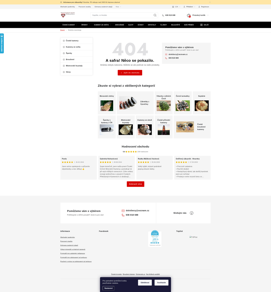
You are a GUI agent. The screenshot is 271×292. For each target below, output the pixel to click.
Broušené (70, 59)
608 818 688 (170, 15)
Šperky (69, 53)
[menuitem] (69, 25)
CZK (176, 7)
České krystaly (116, 274)
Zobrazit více (135, 184)
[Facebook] (191, 213)
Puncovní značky (85, 7)
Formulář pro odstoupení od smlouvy (73, 257)
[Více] (204, 25)
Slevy (68, 72)
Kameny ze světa (73, 47)
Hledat (155, 15)
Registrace (205, 7)
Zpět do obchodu (132, 73)
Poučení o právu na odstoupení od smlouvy (76, 261)
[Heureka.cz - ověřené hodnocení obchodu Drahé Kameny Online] (155, 238)
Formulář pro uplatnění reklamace (72, 253)
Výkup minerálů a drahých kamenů (72, 249)
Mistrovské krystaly (74, 66)
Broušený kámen (129, 274)
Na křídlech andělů (153, 274)
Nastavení (108, 288)
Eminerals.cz (140, 274)
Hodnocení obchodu (135, 146)
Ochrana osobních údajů (103, 7)
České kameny (72, 41)
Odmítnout (145, 283)
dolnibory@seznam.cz (178, 54)
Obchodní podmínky (67, 7)
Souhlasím (161, 283)
